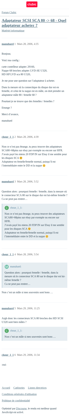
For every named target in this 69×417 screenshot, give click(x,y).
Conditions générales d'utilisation (19, 394)
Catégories (19, 387)
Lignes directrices (37, 387)
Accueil (6, 387)
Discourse (21, 408)
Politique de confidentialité (16, 400)
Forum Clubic (9, 12)
